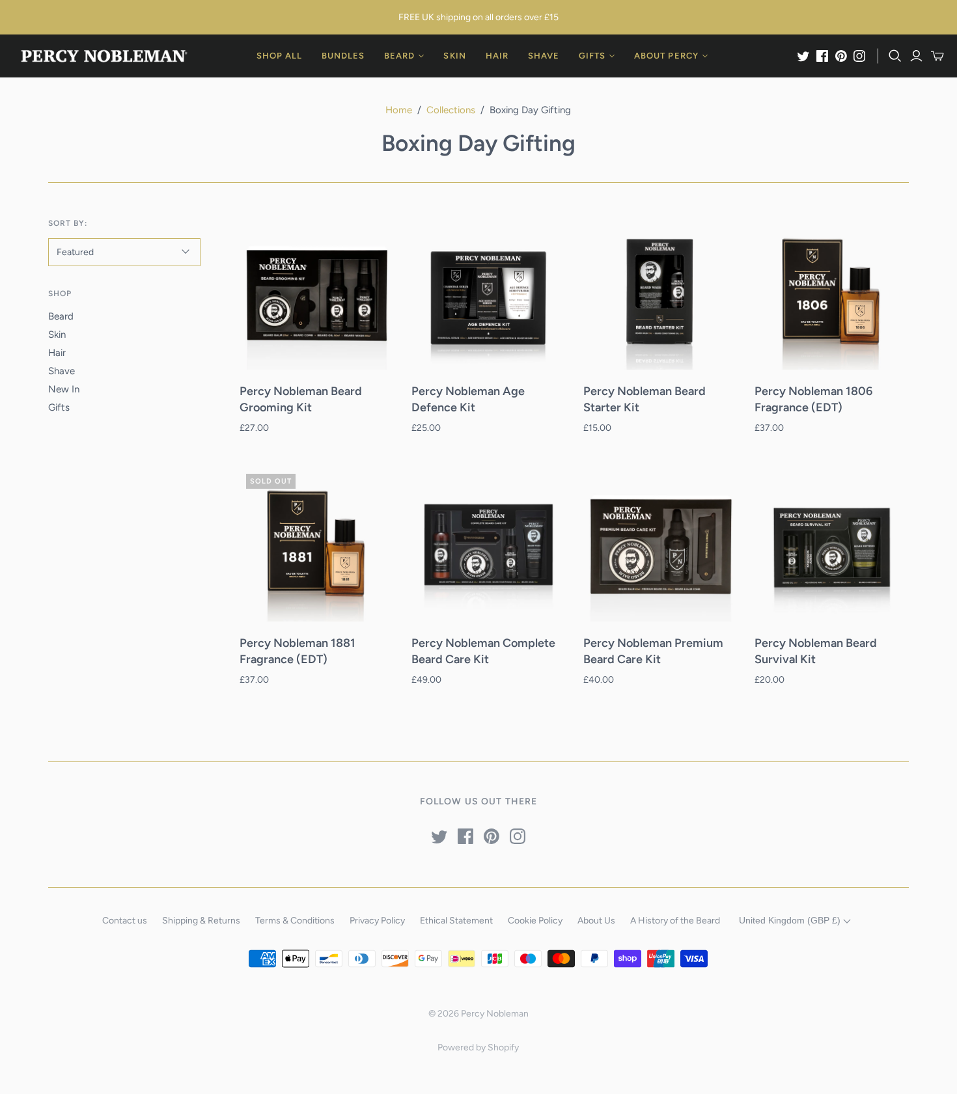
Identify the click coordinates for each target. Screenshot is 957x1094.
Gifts (59, 407)
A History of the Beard (675, 920)
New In (63, 389)
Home (398, 110)
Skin (57, 334)
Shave (61, 371)
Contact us (124, 920)
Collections (450, 110)
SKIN (454, 56)
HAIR (497, 56)
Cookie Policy (535, 920)
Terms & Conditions (295, 920)
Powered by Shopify (478, 1047)
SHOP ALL (279, 56)
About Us (596, 920)
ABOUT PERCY (666, 56)
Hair (57, 353)
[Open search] (895, 55)
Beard (61, 316)
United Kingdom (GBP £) (791, 920)
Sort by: (67, 223)
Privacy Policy (377, 920)
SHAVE (543, 56)
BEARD (399, 56)
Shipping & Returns (201, 920)
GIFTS (592, 56)
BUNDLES (343, 56)
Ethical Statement (456, 920)
